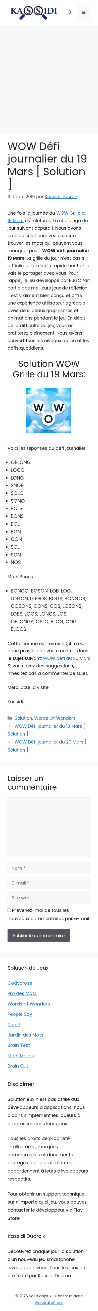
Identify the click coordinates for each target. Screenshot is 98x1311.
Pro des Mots (22, 993)
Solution (23, 718)
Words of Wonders (29, 1004)
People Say (20, 1014)
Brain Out (18, 1066)
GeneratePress (49, 1302)
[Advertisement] (49, 76)
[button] (70, 12)
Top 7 (14, 1025)
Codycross (20, 983)
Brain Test (19, 1045)
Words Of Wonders (55, 718)
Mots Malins (21, 1056)
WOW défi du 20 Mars (66, 658)
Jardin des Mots (25, 1035)
